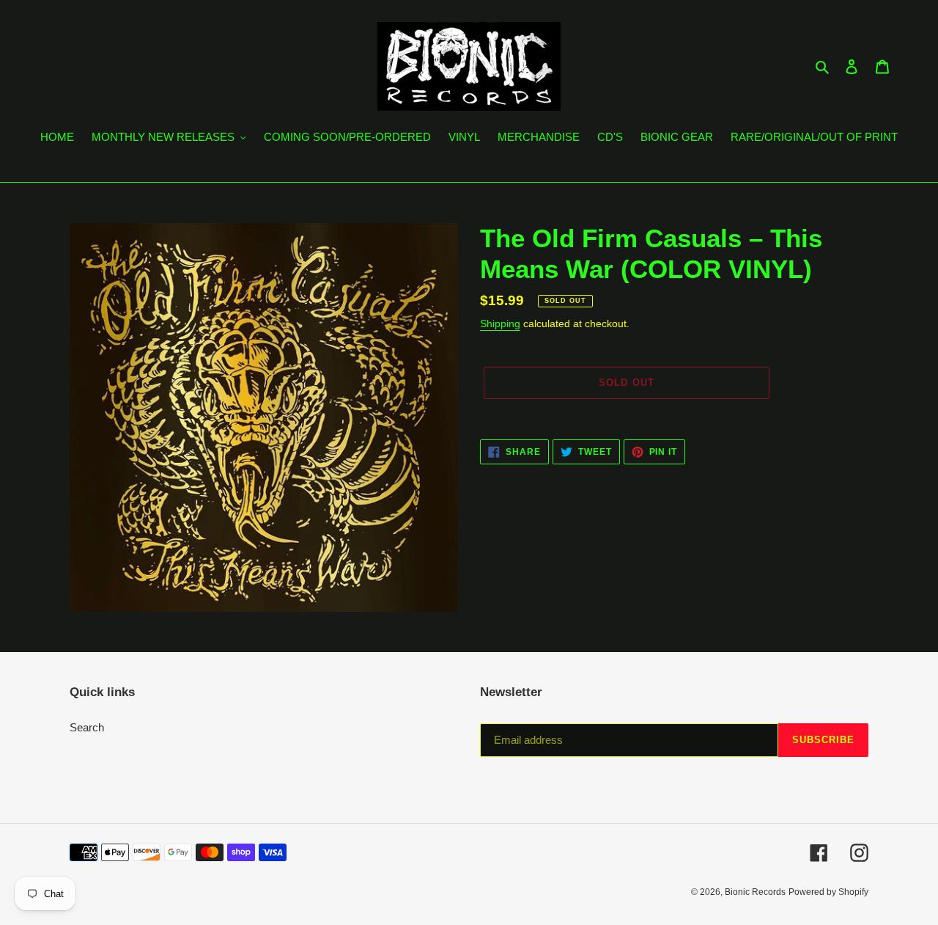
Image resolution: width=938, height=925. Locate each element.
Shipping (500, 323)
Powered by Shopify (828, 892)
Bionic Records (755, 892)
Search (87, 727)
